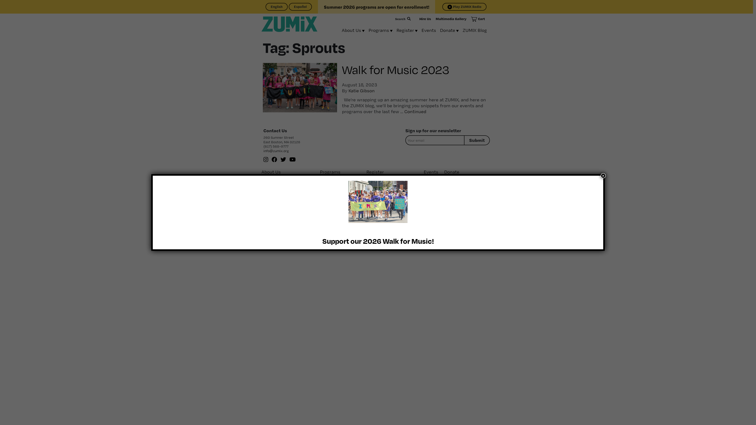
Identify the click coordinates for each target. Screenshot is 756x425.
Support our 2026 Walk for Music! (378, 241)
